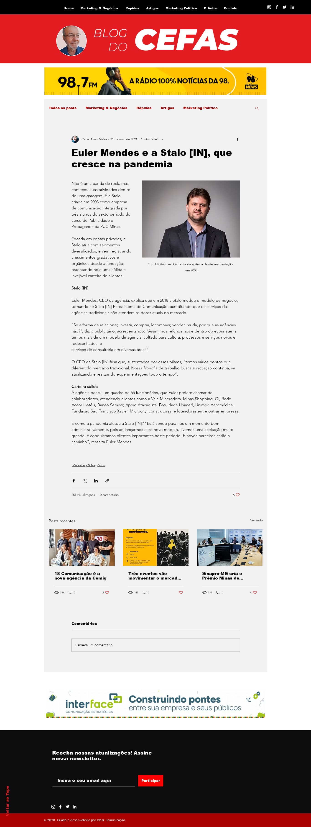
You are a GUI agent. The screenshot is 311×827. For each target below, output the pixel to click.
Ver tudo (256, 520)
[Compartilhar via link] (107, 481)
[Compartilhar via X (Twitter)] (85, 481)
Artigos (167, 108)
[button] (257, 108)
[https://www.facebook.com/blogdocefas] (276, 7)
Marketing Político (200, 108)
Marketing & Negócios (106, 108)
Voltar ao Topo (7, 801)
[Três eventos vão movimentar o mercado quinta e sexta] (156, 547)
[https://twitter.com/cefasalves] (284, 7)
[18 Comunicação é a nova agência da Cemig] (82, 547)
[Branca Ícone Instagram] (269, 7)
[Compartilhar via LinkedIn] (96, 481)
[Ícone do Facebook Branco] (60, 806)
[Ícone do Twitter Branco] (67, 806)
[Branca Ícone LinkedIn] (292, 7)
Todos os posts (62, 108)
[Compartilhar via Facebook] (73, 481)
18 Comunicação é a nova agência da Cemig (80, 575)
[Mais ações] (237, 139)
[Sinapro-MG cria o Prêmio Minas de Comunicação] (230, 547)
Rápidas (143, 108)
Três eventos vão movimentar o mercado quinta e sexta (154, 575)
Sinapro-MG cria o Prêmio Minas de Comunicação (222, 575)
